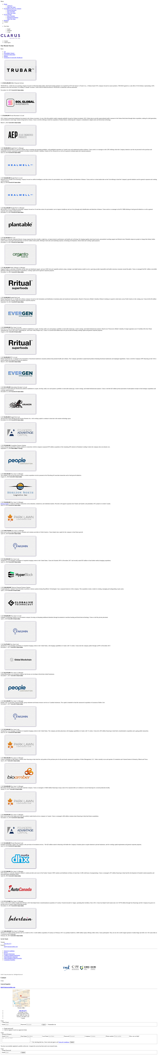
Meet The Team (11, 7)
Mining (6, 56)
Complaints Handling (9, 959)
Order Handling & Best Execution (13, 958)
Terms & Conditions (9, 951)
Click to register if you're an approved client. (15, 1030)
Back (2, 49)
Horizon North (4, 503)
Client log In (7, 42)
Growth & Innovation (9, 54)
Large (8, 32)
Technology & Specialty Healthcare (13, 57)
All (5, 51)
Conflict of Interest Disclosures (12, 955)
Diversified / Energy (9, 53)
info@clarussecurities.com (11, 946)
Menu (2, 1)
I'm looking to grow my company (12, 8)
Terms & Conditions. (64, 1042)
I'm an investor (8, 14)
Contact (6, 22)
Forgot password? (8, 1028)
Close (2, 980)
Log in (43, 1024)
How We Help (11, 11)
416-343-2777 (7, 943)
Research (6, 20)
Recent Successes (11, 10)
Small (8, 29)
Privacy (6, 952)
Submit (72, 1042)
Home (5, 4)
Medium (9, 30)
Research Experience (12, 17)
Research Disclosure (9, 954)
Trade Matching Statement (11, 957)
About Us (9, 5)
